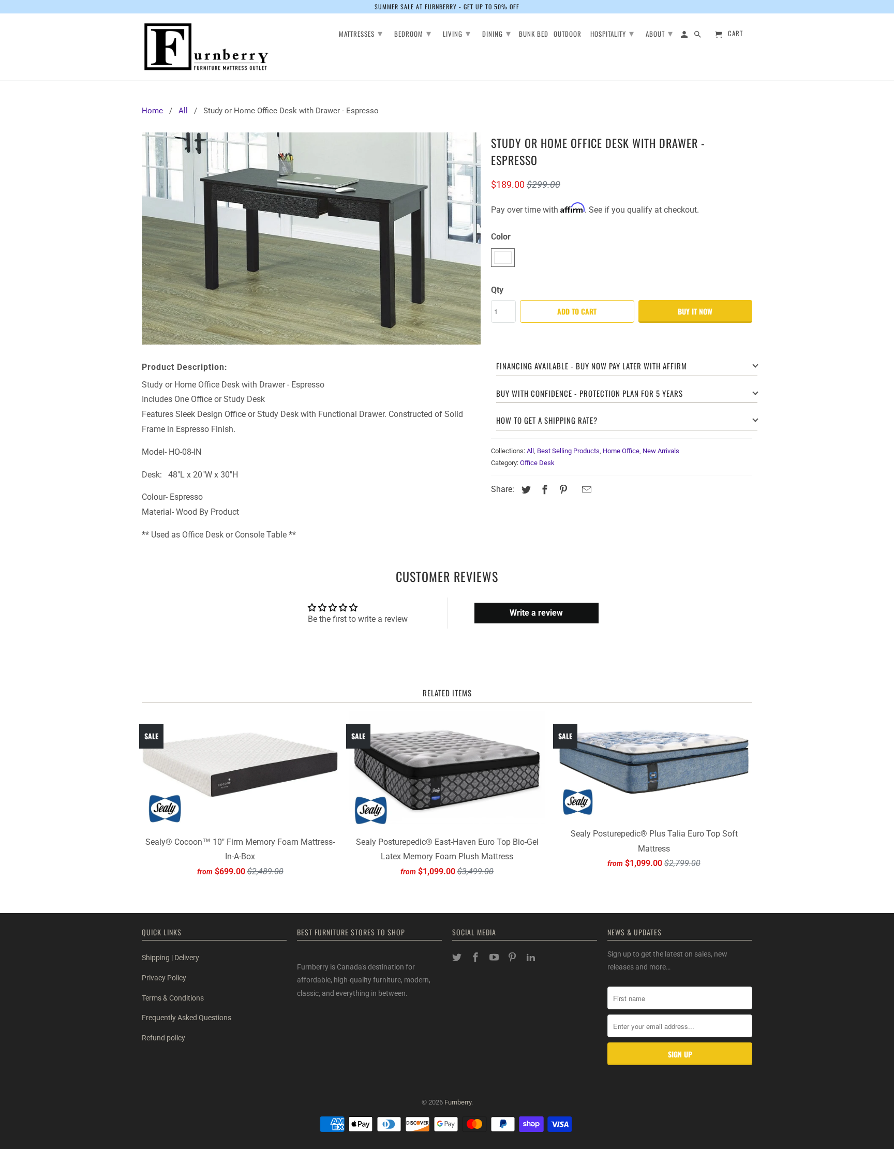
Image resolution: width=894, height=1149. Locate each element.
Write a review (536, 613)
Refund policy (163, 1038)
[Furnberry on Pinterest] (513, 957)
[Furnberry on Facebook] (476, 957)
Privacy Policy (164, 978)
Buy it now (695, 311)
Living (457, 32)
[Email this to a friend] (585, 489)
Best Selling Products (568, 451)
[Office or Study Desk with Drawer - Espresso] (311, 238)
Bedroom (412, 32)
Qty (497, 290)
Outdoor (568, 34)
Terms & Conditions (173, 998)
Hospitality (612, 32)
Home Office (621, 451)
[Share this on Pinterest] (562, 489)
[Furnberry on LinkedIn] (532, 957)
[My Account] (685, 36)
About (659, 32)
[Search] (698, 36)
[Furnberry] (206, 46)
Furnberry (457, 1102)
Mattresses (361, 32)
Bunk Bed (533, 34)
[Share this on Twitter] (524, 489)
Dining (496, 32)
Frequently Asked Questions (186, 1017)
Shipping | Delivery (170, 957)
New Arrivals (661, 451)
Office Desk (537, 463)
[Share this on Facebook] (543, 489)
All (530, 451)
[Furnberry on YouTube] (495, 957)
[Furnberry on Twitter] (458, 957)
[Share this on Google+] (574, 490)
